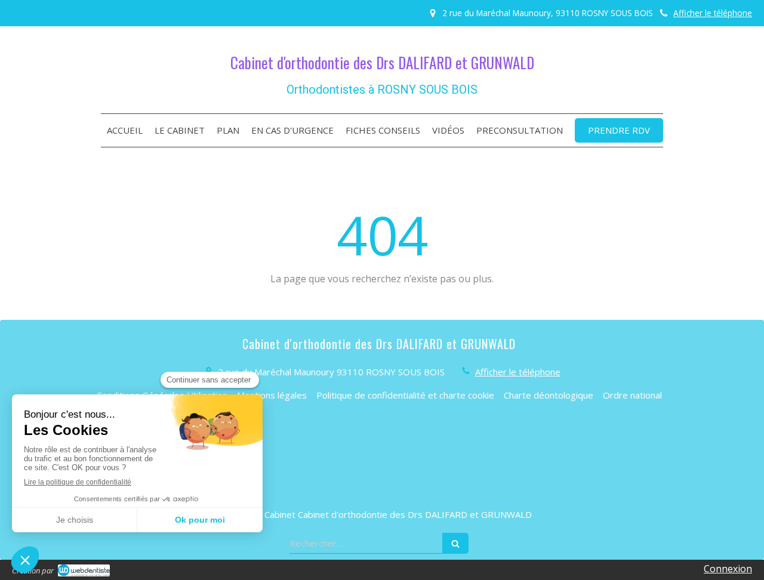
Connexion (728, 568)
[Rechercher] (455, 543)
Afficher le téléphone (712, 12)
